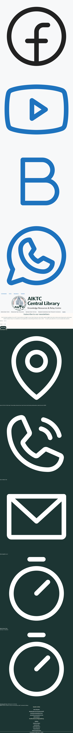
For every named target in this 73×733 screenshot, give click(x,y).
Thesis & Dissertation (36, 730)
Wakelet (23, 293)
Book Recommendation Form (36, 713)
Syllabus (36, 721)
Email (1, 324)
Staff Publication (36, 726)
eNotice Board (36, 716)
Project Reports (36, 728)
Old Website (4, 293)
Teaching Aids (36, 725)
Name (1, 321)
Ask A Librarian (36, 709)
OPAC (10, 293)
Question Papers (36, 723)
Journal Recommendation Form (36, 715)
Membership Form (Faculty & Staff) (36, 711)
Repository (16, 293)
